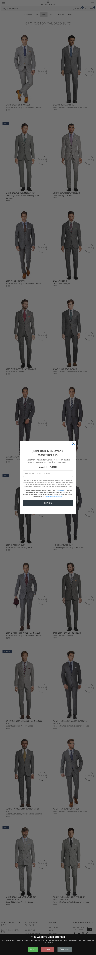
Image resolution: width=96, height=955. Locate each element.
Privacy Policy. (61, 490)
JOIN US (48, 503)
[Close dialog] (73, 443)
